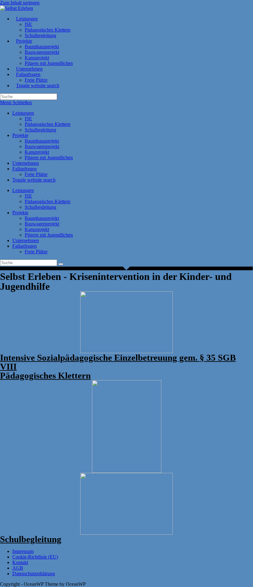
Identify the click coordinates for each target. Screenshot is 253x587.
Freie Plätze (36, 174)
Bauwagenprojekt (42, 146)
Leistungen (23, 113)
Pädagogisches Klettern (47, 124)
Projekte (20, 135)
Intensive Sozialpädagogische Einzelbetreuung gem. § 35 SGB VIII (118, 362)
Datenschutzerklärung (33, 573)
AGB (17, 568)
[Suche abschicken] (60, 264)
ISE (28, 118)
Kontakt (20, 562)
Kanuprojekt (37, 152)
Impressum (23, 551)
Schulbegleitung (40, 129)
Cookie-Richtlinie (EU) (35, 556)
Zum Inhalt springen (19, 2)
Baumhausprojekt (42, 141)
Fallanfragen (24, 168)
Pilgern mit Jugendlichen (49, 157)
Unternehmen (25, 163)
